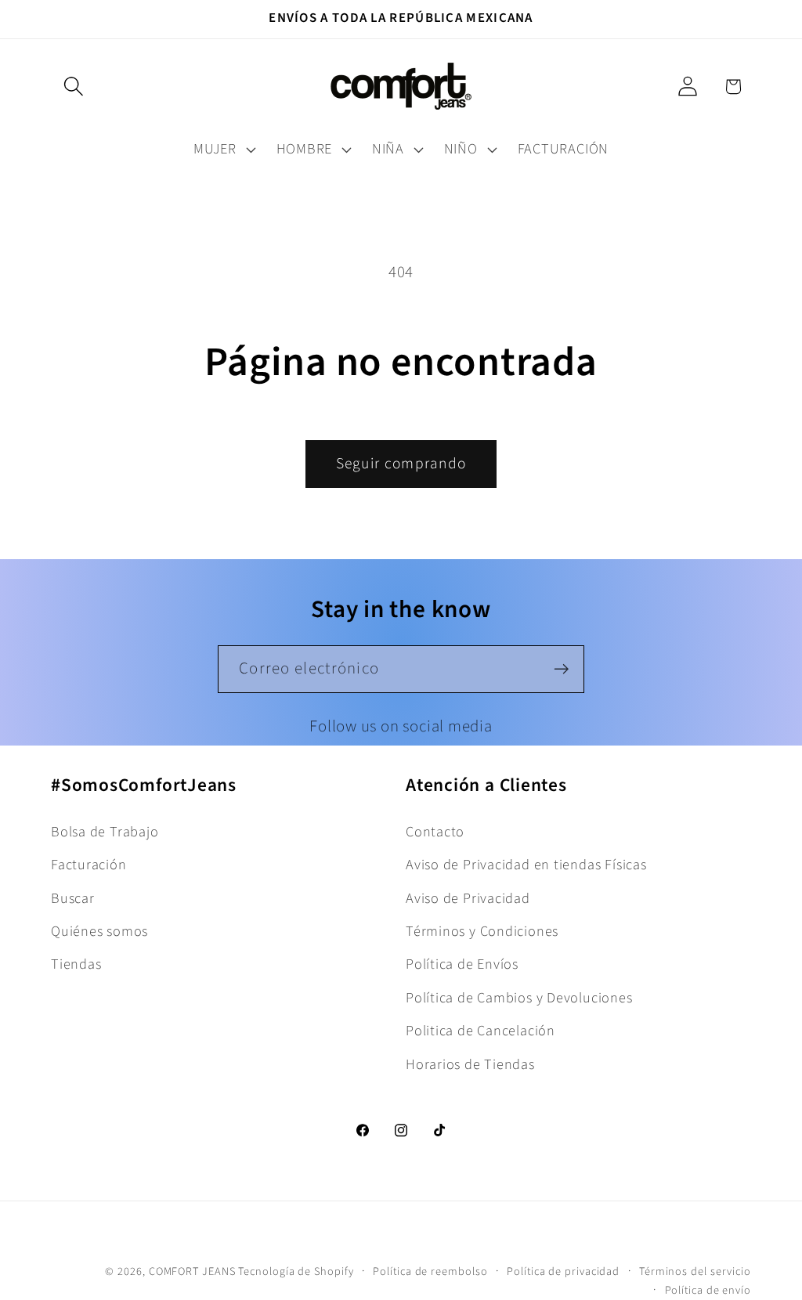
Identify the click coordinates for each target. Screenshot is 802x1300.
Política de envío (708, 1290)
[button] (73, 86)
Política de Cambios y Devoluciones (519, 998)
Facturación (89, 864)
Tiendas (76, 964)
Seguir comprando (401, 464)
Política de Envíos (462, 964)
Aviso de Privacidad (468, 898)
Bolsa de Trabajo (104, 832)
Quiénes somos (99, 931)
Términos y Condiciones (482, 931)
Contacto (435, 832)
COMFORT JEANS (192, 1271)
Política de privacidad (563, 1271)
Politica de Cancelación (480, 1030)
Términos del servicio (695, 1271)
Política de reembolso (430, 1271)
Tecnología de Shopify (295, 1271)
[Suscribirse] (561, 669)
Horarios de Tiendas (470, 1064)
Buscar (73, 898)
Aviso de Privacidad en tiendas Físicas (526, 864)
